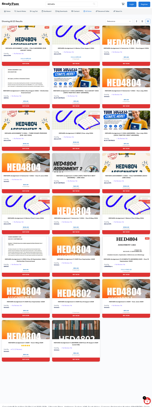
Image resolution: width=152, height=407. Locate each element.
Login (132, 4)
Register (144, 4)
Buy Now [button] (25, 63)
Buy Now (76, 315)
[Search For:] (72, 4)
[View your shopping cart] (123, 4)
